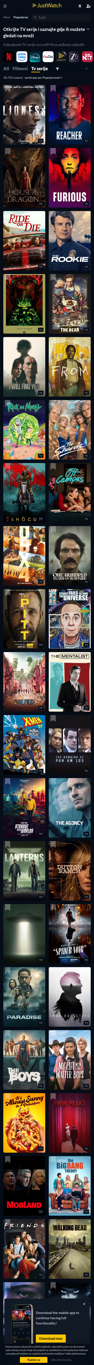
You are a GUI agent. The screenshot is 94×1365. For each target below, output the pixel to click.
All (6, 68)
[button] (24, 115)
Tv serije (39, 68)
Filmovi (20, 68)
